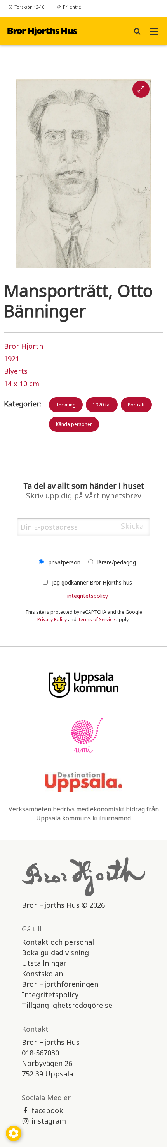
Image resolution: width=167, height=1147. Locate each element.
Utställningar (44, 963)
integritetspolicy (87, 595)
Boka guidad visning (55, 952)
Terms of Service (96, 619)
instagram (48, 1121)
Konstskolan (42, 973)
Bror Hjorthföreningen (60, 984)
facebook (47, 1110)
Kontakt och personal (58, 942)
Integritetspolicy (50, 994)
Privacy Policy (52, 619)
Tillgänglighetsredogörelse (67, 1005)
